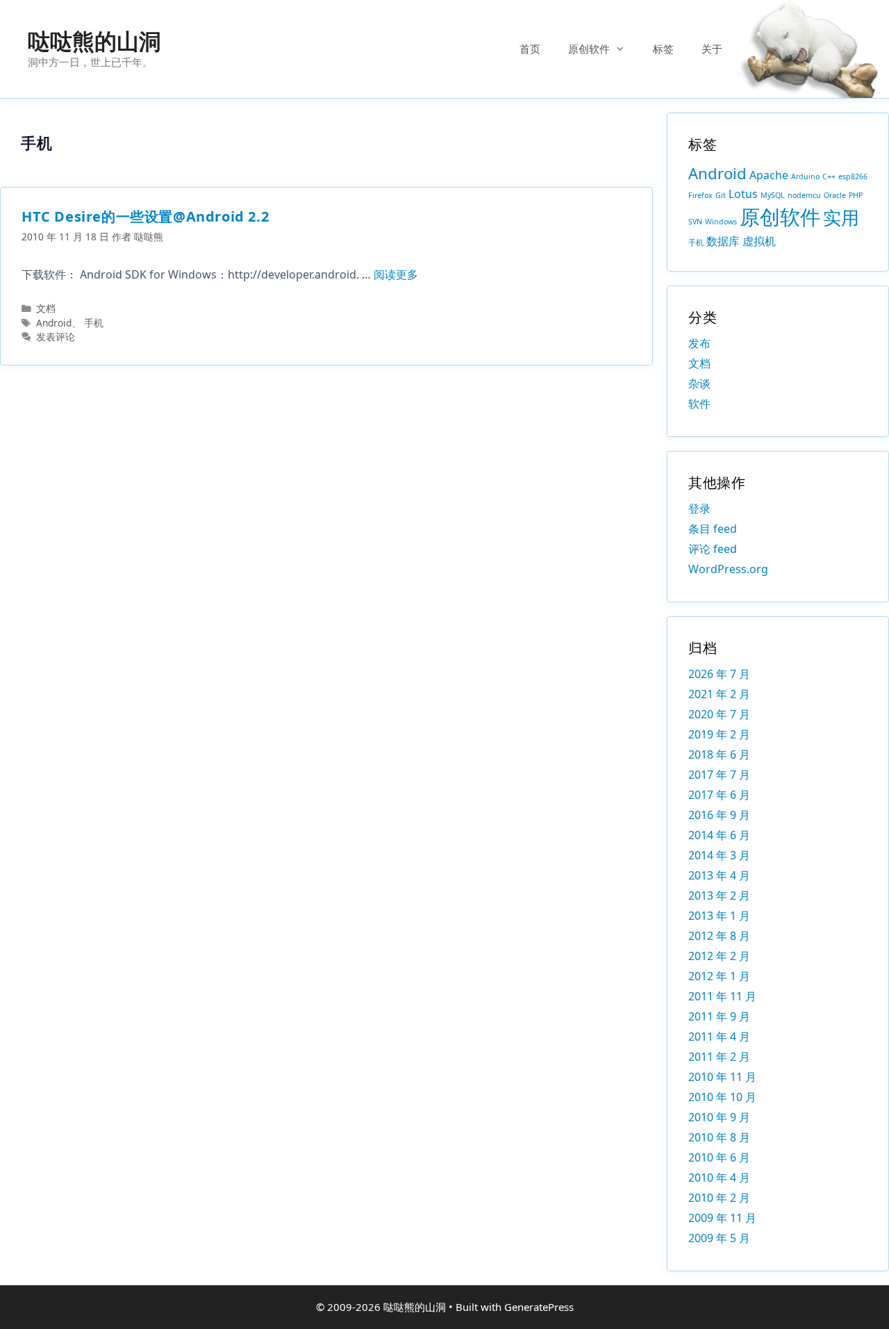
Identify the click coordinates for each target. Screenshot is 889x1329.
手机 (93, 322)
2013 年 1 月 (719, 915)
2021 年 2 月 (719, 694)
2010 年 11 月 (722, 1076)
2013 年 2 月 (719, 895)
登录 (699, 508)
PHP (856, 195)
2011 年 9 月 (719, 1016)
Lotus (743, 193)
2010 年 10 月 (722, 1097)
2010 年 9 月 (719, 1117)
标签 (663, 49)
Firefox (700, 195)
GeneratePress (539, 1307)
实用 (841, 217)
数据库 (723, 241)
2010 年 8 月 (719, 1137)
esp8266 (852, 176)
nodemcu (804, 195)
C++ (829, 176)
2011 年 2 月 (719, 1056)
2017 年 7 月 (719, 774)
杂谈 (699, 383)
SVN (695, 221)
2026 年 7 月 (719, 674)
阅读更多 (396, 274)
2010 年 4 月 (719, 1177)
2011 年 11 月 (722, 996)
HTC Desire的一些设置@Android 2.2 (145, 216)
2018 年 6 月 (719, 754)
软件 (699, 403)
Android (54, 322)
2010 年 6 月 (719, 1157)
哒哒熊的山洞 (94, 41)
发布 (699, 343)
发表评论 (55, 336)
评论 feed (712, 548)
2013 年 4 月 (719, 875)
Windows (721, 221)
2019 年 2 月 (719, 734)
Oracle (835, 195)
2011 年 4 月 (719, 1036)
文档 (46, 308)
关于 (711, 49)
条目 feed (712, 528)
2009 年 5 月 (719, 1238)
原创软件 (589, 49)
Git (720, 195)
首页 (530, 49)
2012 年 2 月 (719, 956)
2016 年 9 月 (719, 815)
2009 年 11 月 (722, 1217)
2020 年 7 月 (719, 714)
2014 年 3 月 (719, 855)
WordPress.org (728, 569)
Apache (768, 175)
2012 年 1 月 (719, 976)
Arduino (805, 176)
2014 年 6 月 (719, 835)
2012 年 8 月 (719, 935)
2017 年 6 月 (719, 794)
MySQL (773, 195)
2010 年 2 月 (719, 1197)
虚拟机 (759, 241)
